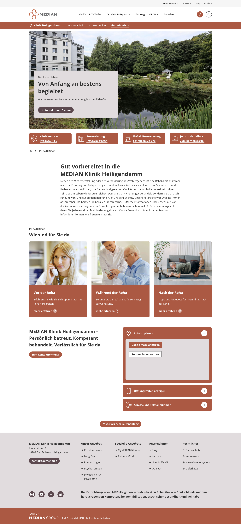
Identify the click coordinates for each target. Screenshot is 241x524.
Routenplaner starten (145, 354)
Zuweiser (169, 14)
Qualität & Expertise (118, 14)
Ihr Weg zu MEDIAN (147, 14)
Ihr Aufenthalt (120, 25)
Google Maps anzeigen (146, 344)
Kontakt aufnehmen (44, 460)
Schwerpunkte (97, 25)
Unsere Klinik (76, 25)
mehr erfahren (43, 311)
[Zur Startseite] (43, 14)
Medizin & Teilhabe (90, 14)
